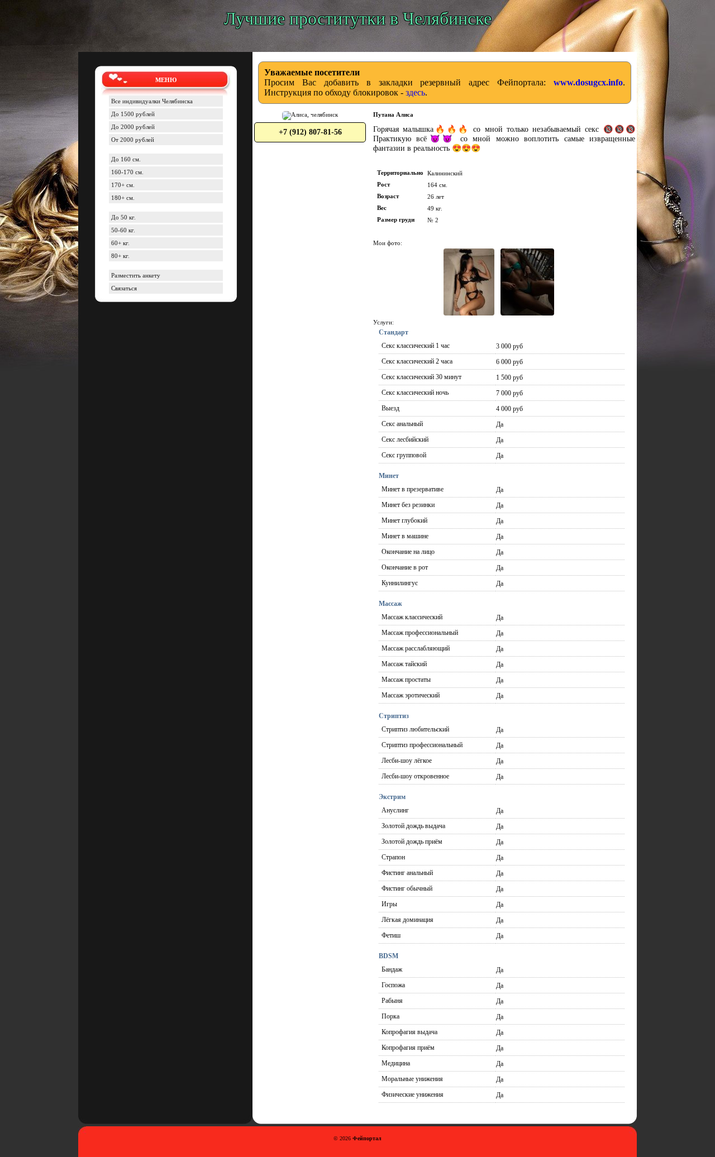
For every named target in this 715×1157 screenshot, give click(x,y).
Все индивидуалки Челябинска (152, 101)
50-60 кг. (123, 230)
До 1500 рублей (133, 114)
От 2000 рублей (132, 139)
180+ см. (123, 197)
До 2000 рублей (133, 126)
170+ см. (123, 184)
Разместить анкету (135, 275)
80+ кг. (120, 255)
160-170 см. (127, 172)
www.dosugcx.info (588, 82)
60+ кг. (120, 243)
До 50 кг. (123, 217)
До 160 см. (126, 159)
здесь (415, 92)
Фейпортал (367, 1138)
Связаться (124, 288)
